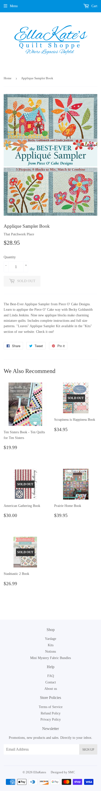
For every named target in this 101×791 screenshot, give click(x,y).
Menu (14, 6)
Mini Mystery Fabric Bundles (50, 658)
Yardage (50, 639)
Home (8, 78)
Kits (50, 645)
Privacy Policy (50, 719)
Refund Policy (51, 713)
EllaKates (39, 772)
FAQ (50, 676)
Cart (93, 6)
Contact (50, 682)
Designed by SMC (63, 772)
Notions (50, 651)
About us (50, 689)
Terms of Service (51, 707)
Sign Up (88, 749)
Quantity (10, 257)
